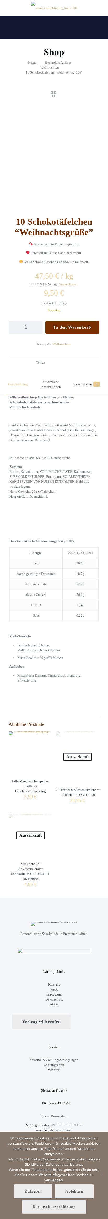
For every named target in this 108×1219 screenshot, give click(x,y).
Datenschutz (54, 999)
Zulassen (33, 1191)
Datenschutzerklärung (54, 1207)
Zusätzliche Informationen (51, 384)
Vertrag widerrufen (41, 1022)
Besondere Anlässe (58, 62)
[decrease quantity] (14, 327)
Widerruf (54, 1070)
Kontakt (54, 984)
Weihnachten (49, 67)
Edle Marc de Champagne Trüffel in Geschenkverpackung (30, 786)
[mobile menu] (100, 7)
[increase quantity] (36, 327)
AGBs (54, 1004)
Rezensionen (86, 384)
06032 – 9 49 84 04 (55, 1103)
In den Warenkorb (72, 327)
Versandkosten (68, 284)
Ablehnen (74, 1191)
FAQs (54, 989)
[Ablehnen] (101, 1175)
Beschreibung (18, 384)
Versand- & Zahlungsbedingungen (54, 1060)
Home (32, 62)
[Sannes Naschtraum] (54, 7)
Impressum (54, 994)
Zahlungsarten (54, 1065)
